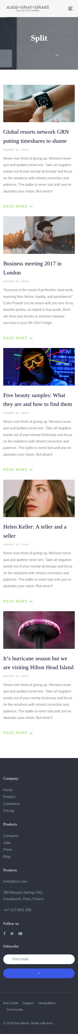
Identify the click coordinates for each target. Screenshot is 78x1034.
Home (8, 790)
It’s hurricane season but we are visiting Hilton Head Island (39, 673)
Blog (6, 856)
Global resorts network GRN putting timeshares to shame (39, 147)
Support (28, 1003)
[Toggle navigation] (59, 8)
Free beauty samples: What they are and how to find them (39, 410)
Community (15, 1009)
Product (9, 797)
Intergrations (46, 1003)
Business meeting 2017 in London (39, 278)
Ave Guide (10, 1003)
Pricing (8, 811)
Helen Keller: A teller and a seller (39, 542)
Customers (11, 804)
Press (7, 849)
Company (10, 836)
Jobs (7, 843)
